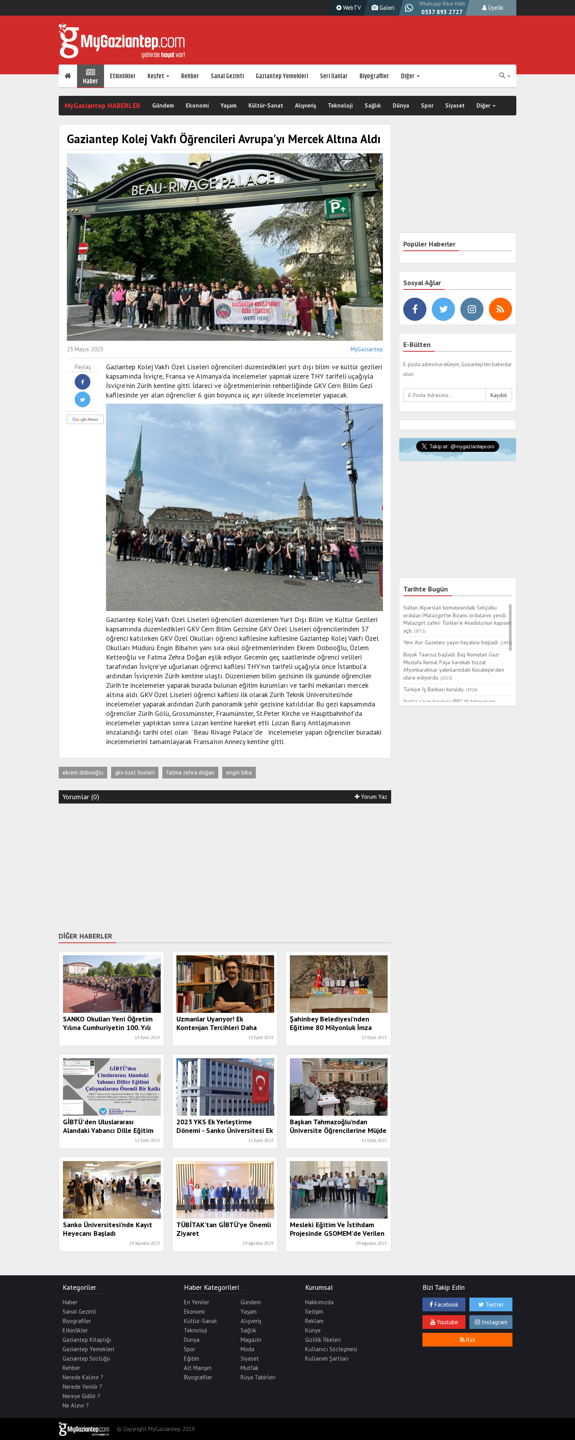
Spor (427, 105)
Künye (313, 1330)
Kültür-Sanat (265, 105)
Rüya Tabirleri (258, 1377)
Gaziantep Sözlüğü (86, 1358)
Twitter (494, 1304)
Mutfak (250, 1368)
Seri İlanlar (334, 76)
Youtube (446, 1322)
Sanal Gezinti (227, 76)
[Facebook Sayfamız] (414, 309)
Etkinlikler (123, 76)
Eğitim (191, 1358)
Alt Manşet (198, 1368)
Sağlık (373, 105)
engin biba (239, 772)
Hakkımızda (319, 1302)
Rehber (190, 76)
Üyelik (495, 7)
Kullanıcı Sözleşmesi (331, 1349)
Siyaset (455, 105)
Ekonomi (197, 105)
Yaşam (229, 105)
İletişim (314, 1311)
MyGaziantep (366, 349)
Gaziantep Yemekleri (282, 76)
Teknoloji (340, 105)
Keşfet (156, 76)
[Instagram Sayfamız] (471, 309)
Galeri (386, 7)
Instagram (493, 1322)
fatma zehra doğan (190, 772)
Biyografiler (374, 76)
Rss (470, 1339)
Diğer (408, 76)
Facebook (445, 1304)
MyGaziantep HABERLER (102, 105)
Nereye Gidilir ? (81, 1396)
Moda (247, 1349)
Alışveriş (305, 105)
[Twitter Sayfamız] (443, 309)
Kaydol (499, 395)
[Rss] (500, 309)
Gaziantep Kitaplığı (87, 1339)
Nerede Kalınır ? (83, 1377)
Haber (90, 80)
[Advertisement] (225, 866)
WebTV (351, 7)
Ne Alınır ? (76, 1405)
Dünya (401, 105)
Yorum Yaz (373, 796)
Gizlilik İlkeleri (323, 1339)
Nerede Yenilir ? (82, 1386)
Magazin (251, 1339)
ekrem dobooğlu (83, 772)
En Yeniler (196, 1302)
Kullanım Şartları (327, 1358)
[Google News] (75, 419)
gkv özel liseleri (135, 772)
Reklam (314, 1321)
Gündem (163, 105)
